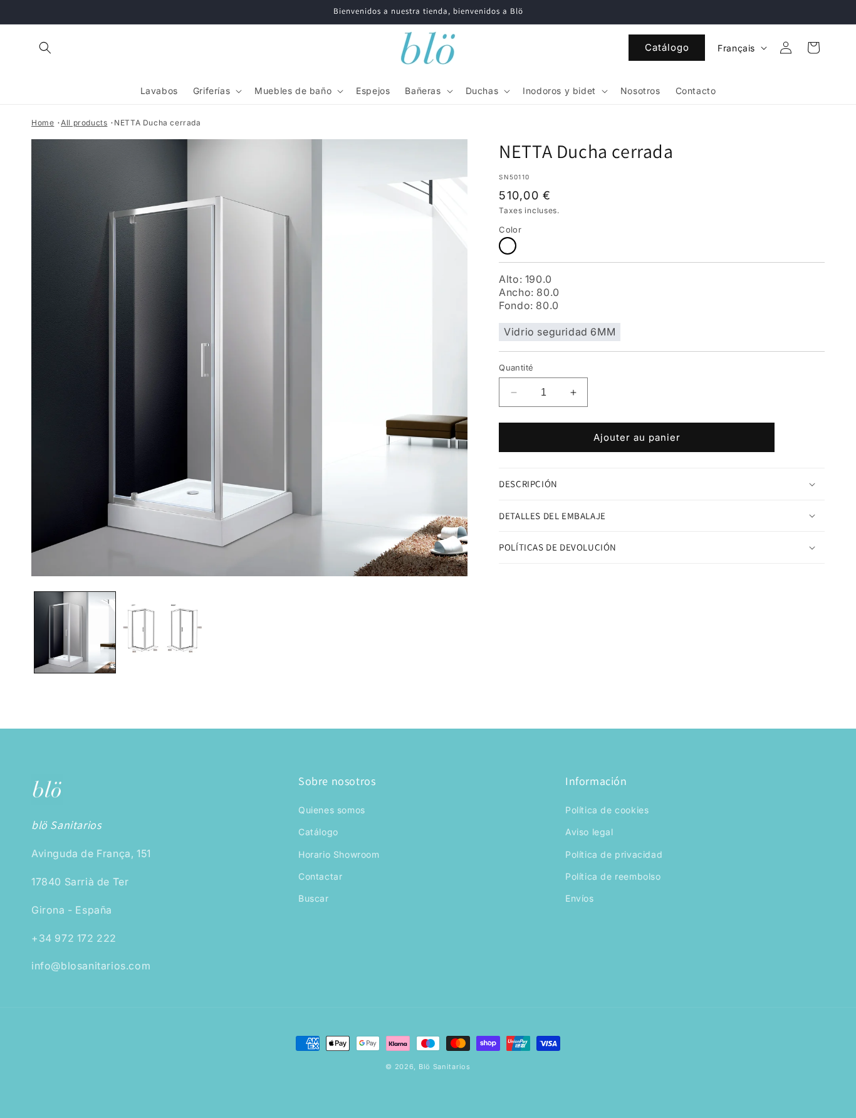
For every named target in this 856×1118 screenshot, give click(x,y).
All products (84, 122)
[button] (45, 47)
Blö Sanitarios (445, 1066)
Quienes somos (331, 810)
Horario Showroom (339, 854)
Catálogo (667, 47)
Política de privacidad (613, 854)
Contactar (320, 876)
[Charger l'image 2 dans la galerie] (162, 632)
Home (42, 122)
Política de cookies (607, 810)
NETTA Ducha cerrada (157, 122)
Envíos (579, 898)
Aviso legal (589, 832)
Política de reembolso (613, 876)
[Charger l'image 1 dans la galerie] (74, 632)
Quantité (516, 367)
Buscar (313, 898)
